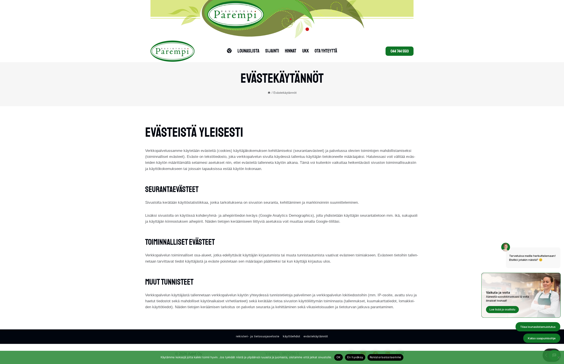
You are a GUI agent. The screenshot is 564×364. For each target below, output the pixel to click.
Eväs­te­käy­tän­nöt (316, 336)
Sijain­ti (272, 51)
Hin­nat (290, 51)
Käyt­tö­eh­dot (291, 336)
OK (338, 357)
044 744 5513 (400, 51)
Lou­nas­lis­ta (248, 51)
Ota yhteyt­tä (326, 51)
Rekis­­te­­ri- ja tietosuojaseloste (257, 336)
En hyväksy (355, 357)
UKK (305, 51)
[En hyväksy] (558, 357)
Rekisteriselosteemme (385, 357)
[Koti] (269, 92)
